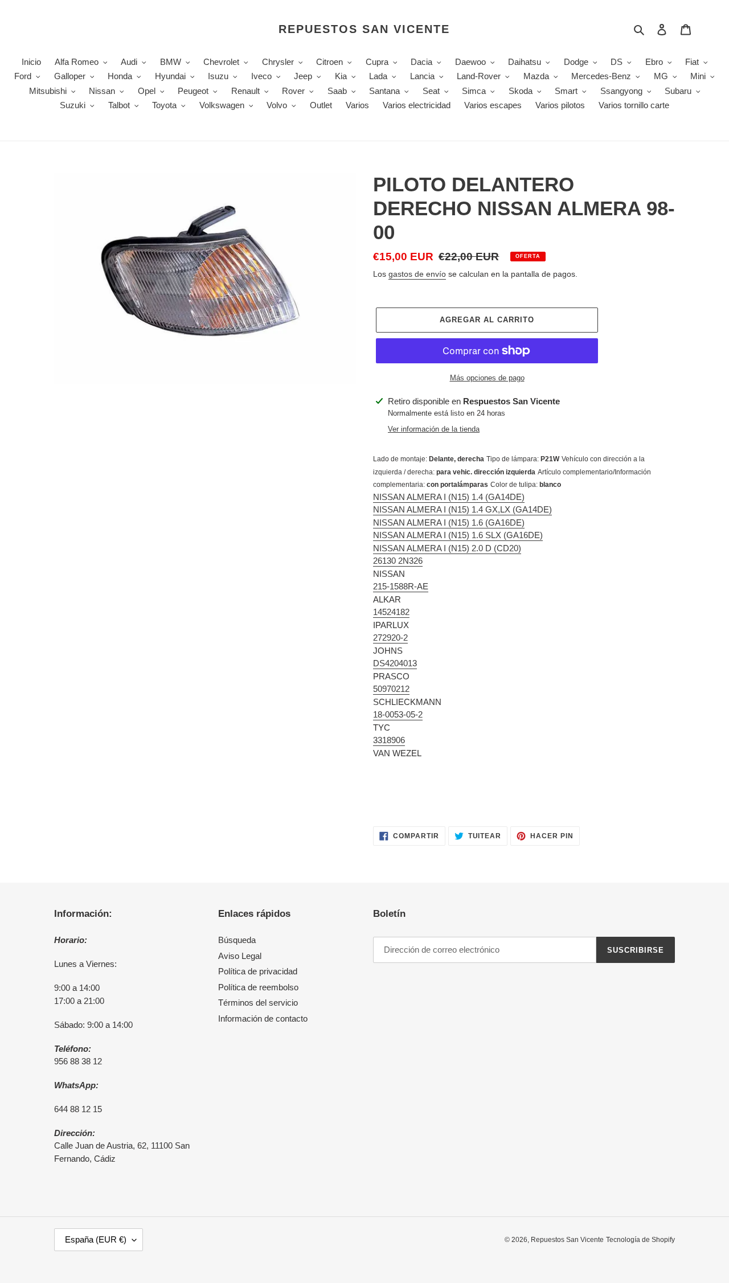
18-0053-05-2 (398, 714)
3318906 (389, 740)
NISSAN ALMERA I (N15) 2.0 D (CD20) (447, 548)
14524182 (391, 612)
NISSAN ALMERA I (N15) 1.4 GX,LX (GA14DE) (462, 509)
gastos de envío (417, 273)
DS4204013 (395, 663)
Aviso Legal (239, 956)
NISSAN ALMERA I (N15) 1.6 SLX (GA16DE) (458, 535)
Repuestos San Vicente (364, 29)
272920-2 (390, 637)
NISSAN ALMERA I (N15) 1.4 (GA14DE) (449, 497)
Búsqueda (237, 940)
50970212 (391, 689)
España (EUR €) (95, 1239)
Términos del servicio (258, 1002)
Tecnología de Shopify (640, 1240)
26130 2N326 (398, 560)
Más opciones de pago (487, 378)
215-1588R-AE (400, 586)
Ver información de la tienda (434, 429)
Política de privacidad (257, 971)
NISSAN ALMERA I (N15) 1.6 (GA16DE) (449, 522)
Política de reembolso (258, 987)
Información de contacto (263, 1018)
